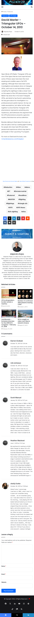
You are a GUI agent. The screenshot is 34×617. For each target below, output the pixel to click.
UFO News (21, 207)
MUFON (12, 199)
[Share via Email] (9, 222)
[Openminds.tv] (17, 2)
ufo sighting (13, 211)
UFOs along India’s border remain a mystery (7, 302)
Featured (10, 11)
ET (9, 191)
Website (3, 582)
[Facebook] (5, 218)
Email (3, 574)
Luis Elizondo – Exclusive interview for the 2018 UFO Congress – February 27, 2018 (8, 322)
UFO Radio (13, 16)
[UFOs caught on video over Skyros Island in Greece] (25, 314)
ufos (24, 211)
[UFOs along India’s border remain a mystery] (8, 293)
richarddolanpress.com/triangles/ (12, 139)
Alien (19, 187)
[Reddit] (28, 218)
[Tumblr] (18, 218)
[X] (9, 218)
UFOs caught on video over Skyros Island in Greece (24, 321)
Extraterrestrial (20, 191)
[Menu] (2, 6)
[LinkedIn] (14, 218)
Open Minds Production (25, 181)
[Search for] (32, 6)
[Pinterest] (23, 218)
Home (4, 11)
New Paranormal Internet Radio (10, 181)
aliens (28, 187)
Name (3, 566)
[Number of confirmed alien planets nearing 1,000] (25, 294)
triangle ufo (23, 203)
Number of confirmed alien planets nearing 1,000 (25, 302)
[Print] (14, 222)
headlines (23, 195)
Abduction (8, 187)
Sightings (10, 203)
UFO (11, 207)
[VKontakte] (5, 222)
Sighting (22, 199)
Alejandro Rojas (8, 31)
